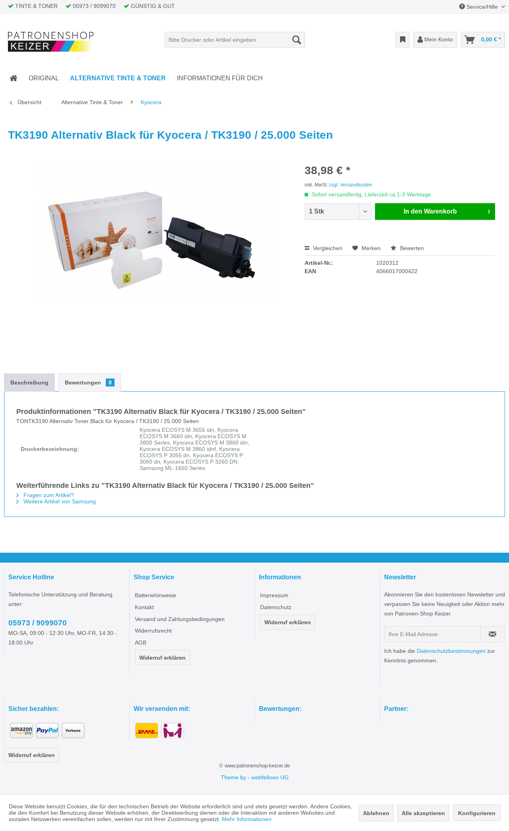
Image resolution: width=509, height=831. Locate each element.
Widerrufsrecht (153, 630)
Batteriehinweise (155, 595)
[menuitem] (235, 40)
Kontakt (144, 607)
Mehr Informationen (247, 819)
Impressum (274, 595)
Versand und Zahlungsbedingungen (180, 619)
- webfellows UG (268, 777)
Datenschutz (275, 607)
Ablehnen (376, 813)
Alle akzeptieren (423, 813)
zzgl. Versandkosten (350, 185)
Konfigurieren (476, 813)
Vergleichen (326, 248)
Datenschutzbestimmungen (451, 651)
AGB (140, 642)
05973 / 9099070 (37, 623)
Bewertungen (88, 382)
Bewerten (411, 248)
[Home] (13, 78)
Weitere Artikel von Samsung (59, 501)
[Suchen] (296, 40)
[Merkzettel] (403, 40)
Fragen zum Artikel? (48, 495)
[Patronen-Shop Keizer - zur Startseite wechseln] (51, 42)
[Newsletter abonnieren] (492, 634)
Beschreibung (29, 382)
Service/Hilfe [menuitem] (482, 7)
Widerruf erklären (162, 657)
